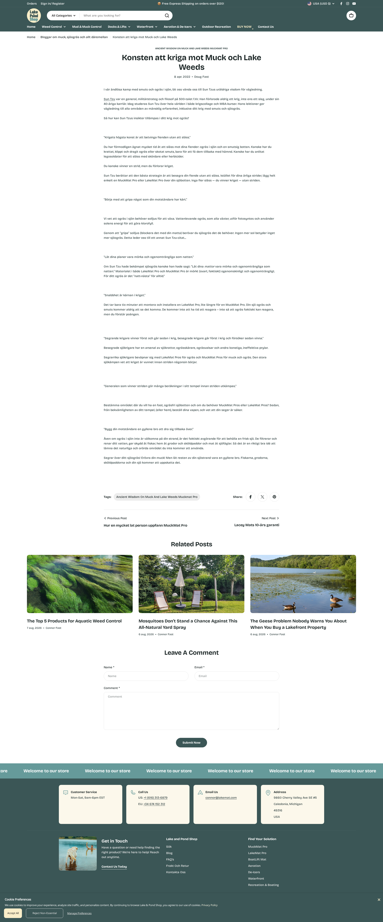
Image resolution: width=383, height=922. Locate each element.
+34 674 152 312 (154, 804)
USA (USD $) (322, 3)
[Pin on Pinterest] (274, 497)
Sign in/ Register (52, 3)
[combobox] (110, 15)
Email (199, 667)
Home (31, 37)
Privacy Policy (209, 905)
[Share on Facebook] (250, 497)
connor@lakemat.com (221, 797)
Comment (112, 688)
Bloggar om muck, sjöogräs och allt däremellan (74, 37)
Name (109, 667)
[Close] (379, 899)
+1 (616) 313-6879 (156, 797)
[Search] (167, 15)
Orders (32, 3)
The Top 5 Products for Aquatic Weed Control (74, 621)
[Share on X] (262, 497)
